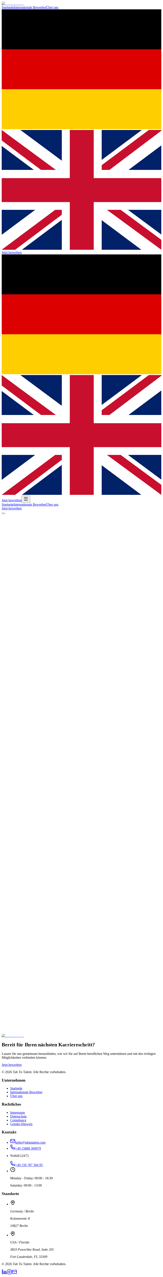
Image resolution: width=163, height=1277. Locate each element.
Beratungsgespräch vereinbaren (23, 1036)
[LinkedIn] (4, 1273)
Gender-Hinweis (21, 1124)
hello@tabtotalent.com (30, 1142)
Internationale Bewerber (30, 7)
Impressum (17, 1112)
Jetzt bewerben (12, 252)
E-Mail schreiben (55, 1036)
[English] (81, 248)
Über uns (52, 7)
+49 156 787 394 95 (29, 1165)
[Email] (14, 1273)
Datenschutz (18, 1116)
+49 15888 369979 (28, 1148)
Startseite (8, 7)
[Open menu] (26, 499)
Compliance (18, 1120)
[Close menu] (3, 513)
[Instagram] (9, 1273)
